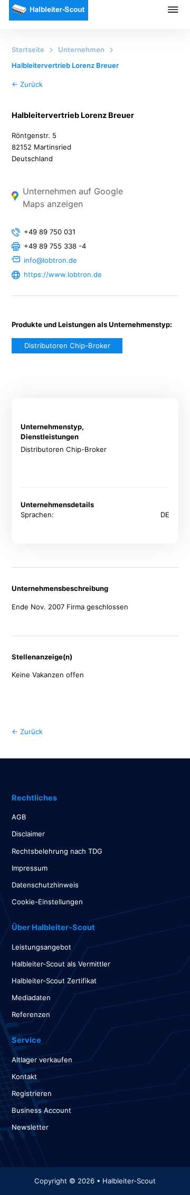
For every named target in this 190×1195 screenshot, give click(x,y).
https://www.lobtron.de (63, 274)
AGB (19, 817)
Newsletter (30, 1127)
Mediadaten (31, 997)
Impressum (30, 868)
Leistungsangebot (41, 947)
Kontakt (24, 1076)
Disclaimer (28, 833)
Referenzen (31, 1014)
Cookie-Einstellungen (47, 901)
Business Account (41, 1110)
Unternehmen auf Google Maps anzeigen (73, 197)
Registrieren (32, 1093)
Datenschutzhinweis (45, 885)
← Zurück (27, 84)
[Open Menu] (179, 9)
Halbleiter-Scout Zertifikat (54, 980)
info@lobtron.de (50, 260)
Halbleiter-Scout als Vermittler (61, 964)
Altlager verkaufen (42, 1059)
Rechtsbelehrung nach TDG (57, 851)
